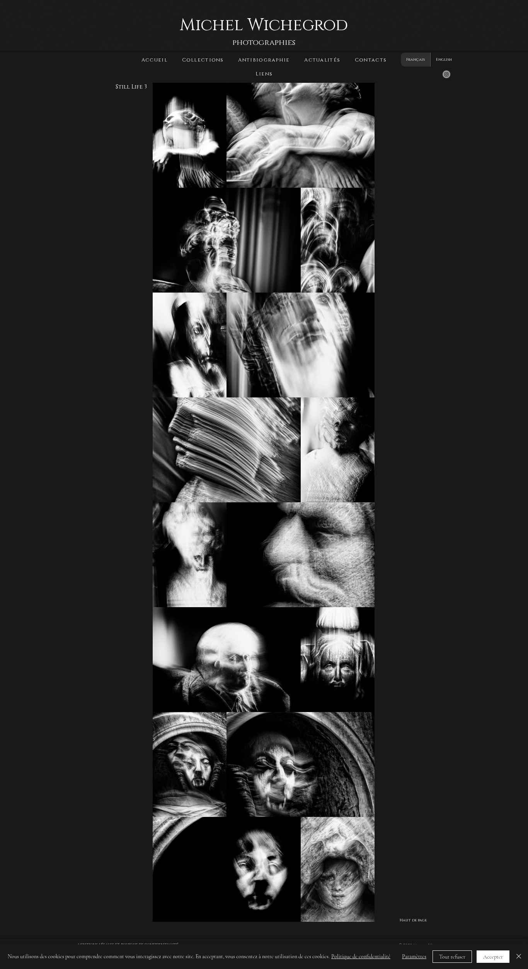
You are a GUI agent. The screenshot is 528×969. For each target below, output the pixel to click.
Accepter (493, 957)
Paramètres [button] (414, 956)
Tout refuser (452, 957)
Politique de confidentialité (360, 956)
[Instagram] (446, 74)
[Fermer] (518, 956)
